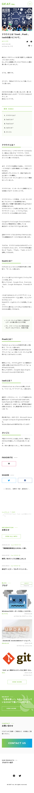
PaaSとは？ (10, 124)
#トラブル (5, 613)
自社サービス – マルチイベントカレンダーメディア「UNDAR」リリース (15, 569)
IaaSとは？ (10, 128)
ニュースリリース (16, 545)
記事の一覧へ (17, 489)
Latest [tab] (26, 583)
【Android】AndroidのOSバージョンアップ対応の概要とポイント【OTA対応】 (17, 641)
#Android (5, 643)
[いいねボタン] (29, 45)
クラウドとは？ (11, 115)
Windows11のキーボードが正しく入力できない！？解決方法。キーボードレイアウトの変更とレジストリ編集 (17, 611)
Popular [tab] (26, 585)
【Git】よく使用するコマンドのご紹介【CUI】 (17, 670)
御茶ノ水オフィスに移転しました (14, 559)
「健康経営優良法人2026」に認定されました (15, 548)
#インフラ (5, 41)
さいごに (9, 132)
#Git (3, 672)
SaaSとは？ (10, 119)
